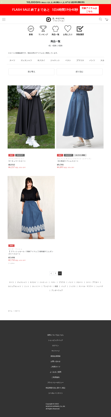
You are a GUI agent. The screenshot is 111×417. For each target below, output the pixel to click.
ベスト (68, 60)
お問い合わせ (55, 361)
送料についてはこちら (55, 335)
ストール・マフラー (86, 286)
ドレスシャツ (26, 60)
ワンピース (47, 286)
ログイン (55, 345)
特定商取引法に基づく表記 (55, 388)
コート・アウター (92, 282)
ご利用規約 (55, 377)
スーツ (12, 60)
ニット (26, 286)
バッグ (63, 286)
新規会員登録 (55, 356)
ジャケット (55, 60)
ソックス (72, 286)
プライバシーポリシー (55, 382)
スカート (79, 282)
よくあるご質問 (55, 372)
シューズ (99, 286)
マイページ (55, 351)
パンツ (92, 60)
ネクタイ (41, 60)
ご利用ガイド (55, 367)
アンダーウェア (57, 290)
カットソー (36, 286)
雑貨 (56, 286)
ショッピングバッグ (55, 340)
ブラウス (80, 60)
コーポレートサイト (55, 393)
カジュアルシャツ (14, 286)
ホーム (10, 311)
